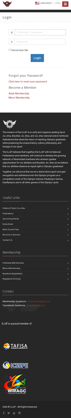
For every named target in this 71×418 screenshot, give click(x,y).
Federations (8, 213)
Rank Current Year (11, 229)
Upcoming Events (11, 219)
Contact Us (7, 240)
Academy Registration (13, 274)
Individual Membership (13, 263)
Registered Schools (12, 279)
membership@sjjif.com (38, 301)
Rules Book (8, 224)
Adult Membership (19, 93)
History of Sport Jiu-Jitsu (14, 208)
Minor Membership (19, 97)
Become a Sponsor (11, 235)
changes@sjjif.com (35, 305)
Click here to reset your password (28, 81)
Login (57, 3)
